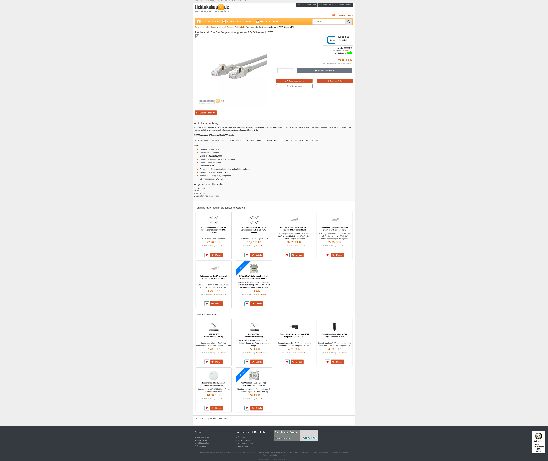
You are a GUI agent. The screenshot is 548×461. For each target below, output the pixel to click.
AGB (331, 5)
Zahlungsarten (202, 443)
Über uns (241, 437)
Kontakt (349, 5)
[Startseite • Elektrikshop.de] (220, 9)
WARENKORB (345, 15)
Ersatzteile (285, 453)
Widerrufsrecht (243, 440)
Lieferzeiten (201, 440)
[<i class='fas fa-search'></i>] (348, 22)
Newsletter (201, 446)
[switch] (538, 450)
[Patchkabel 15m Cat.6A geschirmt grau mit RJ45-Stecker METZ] (231, 106)
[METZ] (338, 40)
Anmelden (301, 5)
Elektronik (294, 453)
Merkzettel (323, 5)
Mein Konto (311, 5)
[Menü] (543, 432)
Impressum (339, 5)
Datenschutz (242, 446)
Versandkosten (346, 64)
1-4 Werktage (347, 51)
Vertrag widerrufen (245, 443)
